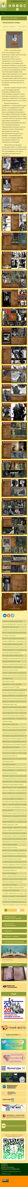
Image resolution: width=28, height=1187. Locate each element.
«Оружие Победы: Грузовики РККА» (13, 887)
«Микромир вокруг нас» (10, 704)
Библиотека (13, 1035)
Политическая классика (10, 756)
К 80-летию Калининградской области (14, 715)
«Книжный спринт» (8, 761)
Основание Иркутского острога (12, 867)
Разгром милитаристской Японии (13, 882)
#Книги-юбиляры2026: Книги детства (14, 693)
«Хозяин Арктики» (8, 810)
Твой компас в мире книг (10, 724)
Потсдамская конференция (11, 890)
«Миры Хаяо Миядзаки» (10, 873)
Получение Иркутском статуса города (14, 853)
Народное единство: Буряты (11, 747)
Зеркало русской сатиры (10, 847)
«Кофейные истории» (9, 764)
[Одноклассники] (8, 615)
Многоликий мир (7, 959)
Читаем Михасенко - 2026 (10, 824)
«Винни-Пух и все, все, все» (11, 627)
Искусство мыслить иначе (10, 670)
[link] (14, 18)
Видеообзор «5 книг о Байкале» (12, 684)
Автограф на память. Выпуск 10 (12, 652)
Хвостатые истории (8, 681)
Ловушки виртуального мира (11, 661)
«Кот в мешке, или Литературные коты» (14, 807)
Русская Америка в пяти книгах (12, 859)
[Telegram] (12, 615)
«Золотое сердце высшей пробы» (13, 621)
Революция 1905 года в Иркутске (13, 667)
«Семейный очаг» (8, 678)
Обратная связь (6, 1174)
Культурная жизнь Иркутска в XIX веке (14, 733)
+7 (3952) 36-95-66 (17, 2)
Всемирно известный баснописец (13, 655)
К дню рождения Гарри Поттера (12, 644)
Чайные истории (7, 721)
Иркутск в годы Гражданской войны (13, 638)
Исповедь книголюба (9, 635)
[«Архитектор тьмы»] (14, 39)
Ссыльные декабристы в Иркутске (13, 799)
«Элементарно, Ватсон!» (10, 870)
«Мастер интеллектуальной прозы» (13, 784)
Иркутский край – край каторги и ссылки (15, 827)
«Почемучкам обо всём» (10, 773)
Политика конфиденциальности (11, 1171)
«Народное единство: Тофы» (11, 687)
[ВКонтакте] (5, 615)
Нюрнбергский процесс (10, 884)
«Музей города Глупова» (10, 844)
